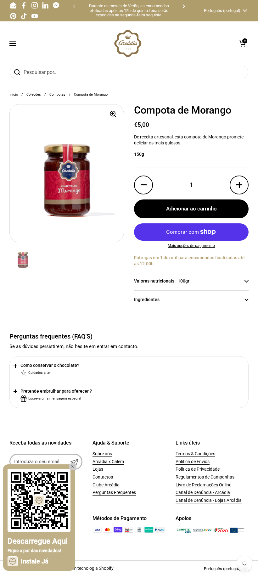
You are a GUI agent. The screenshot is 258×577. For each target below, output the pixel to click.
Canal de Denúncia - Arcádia (203, 492)
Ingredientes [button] (147, 299)
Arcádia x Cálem (108, 461)
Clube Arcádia (106, 484)
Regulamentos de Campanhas (205, 476)
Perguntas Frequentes (114, 492)
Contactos (103, 476)
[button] (242, 43)
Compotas (57, 94)
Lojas (98, 469)
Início (13, 94)
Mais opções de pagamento (191, 246)
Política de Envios (193, 461)
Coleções (33, 94)
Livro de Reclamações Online (203, 484)
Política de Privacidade (198, 469)
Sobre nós (102, 453)
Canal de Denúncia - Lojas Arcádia (209, 500)
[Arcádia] (127, 43)
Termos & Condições (195, 453)
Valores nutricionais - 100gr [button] (161, 280)
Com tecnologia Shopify (90, 568)
